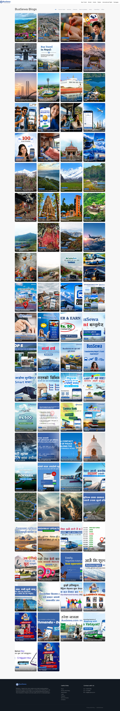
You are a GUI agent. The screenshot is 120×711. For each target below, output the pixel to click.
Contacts (63, 699)
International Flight (107, 2)
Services (69, 9)
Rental (89, 2)
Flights (99, 2)
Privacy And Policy (65, 690)
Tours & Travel (61, 9)
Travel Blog (96, 9)
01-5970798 (88, 688)
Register (63, 696)
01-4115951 (87, 690)
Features (75, 9)
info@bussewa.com (90, 692)
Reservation (64, 692)
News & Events (64, 697)
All (55, 9)
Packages (116, 2)
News (90, 9)
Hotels (94, 2)
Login (62, 694)
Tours (62, 688)
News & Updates (83, 9)
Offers (102, 9)
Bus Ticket (84, 2)
